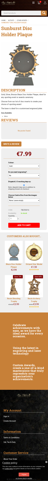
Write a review (11, 144)
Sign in (6, 416)
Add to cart (24, 225)
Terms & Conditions (11, 438)
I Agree (24, 474)
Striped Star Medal (34, 264)
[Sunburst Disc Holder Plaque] (24, 65)
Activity (11, 20)
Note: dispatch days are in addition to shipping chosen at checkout (21, 188)
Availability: (12, 213)
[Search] (44, 13)
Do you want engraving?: (17, 172)
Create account (9, 421)
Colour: (11, 163)
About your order (10, 459)
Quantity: (11, 216)
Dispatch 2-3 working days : (19, 182)
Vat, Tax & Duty (9, 442)
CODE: (10, 210)
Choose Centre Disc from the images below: (22, 196)
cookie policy (9, 468)
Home (3, 20)
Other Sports (22, 20)
